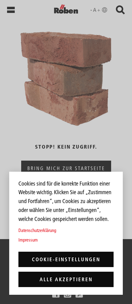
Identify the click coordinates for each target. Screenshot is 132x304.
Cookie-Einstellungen (66, 259)
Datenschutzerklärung (37, 230)
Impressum (28, 240)
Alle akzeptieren (66, 279)
